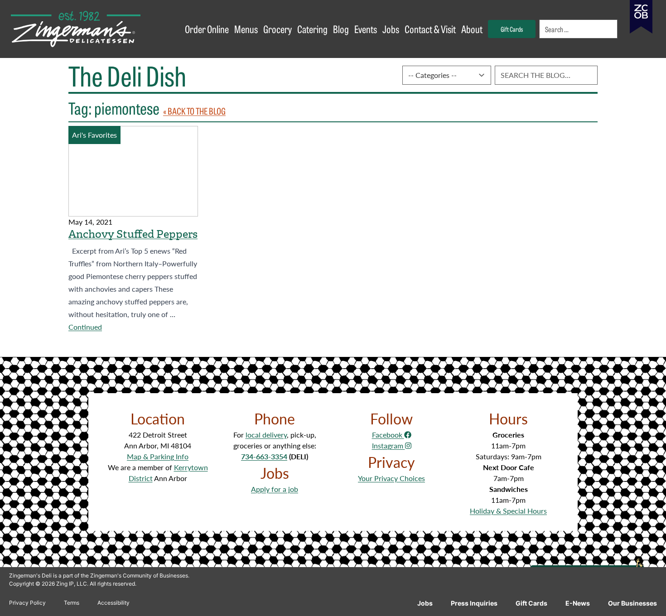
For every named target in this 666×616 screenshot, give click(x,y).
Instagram (388, 445)
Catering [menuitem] (312, 28)
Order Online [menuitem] (207, 28)
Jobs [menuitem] (390, 28)
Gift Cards (531, 603)
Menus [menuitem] (246, 28)
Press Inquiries (474, 603)
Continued (85, 327)
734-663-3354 (264, 456)
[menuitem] (579, 28)
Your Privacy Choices (391, 478)
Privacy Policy (27, 602)
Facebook (388, 434)
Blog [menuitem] (341, 28)
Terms (71, 602)
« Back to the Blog (194, 110)
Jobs (425, 603)
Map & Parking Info (157, 456)
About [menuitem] (472, 28)
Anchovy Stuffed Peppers (133, 234)
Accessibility (113, 602)
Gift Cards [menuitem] (512, 29)
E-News (577, 603)
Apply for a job (274, 489)
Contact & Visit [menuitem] (430, 28)
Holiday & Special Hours (508, 510)
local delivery (266, 434)
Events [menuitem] (365, 28)
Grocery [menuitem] (277, 28)
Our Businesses (632, 603)
